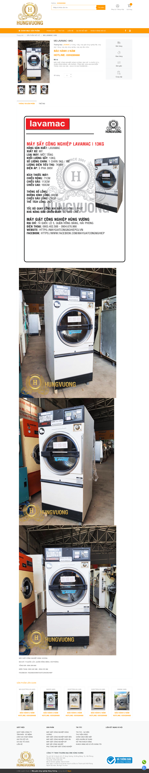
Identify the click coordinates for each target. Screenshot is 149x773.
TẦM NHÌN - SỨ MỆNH (24, 734)
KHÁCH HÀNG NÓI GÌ (98, 31)
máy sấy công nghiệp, (69, 47)
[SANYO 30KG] (50, 701)
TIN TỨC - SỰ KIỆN (82, 732)
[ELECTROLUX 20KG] (98, 701)
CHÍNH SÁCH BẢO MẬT (84, 737)
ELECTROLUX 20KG (98, 689)
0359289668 (61, 3)
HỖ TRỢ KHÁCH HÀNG (84, 742)
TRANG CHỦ (50, 31)
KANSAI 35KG (122, 689)
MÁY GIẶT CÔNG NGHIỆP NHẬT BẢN (59, 737)
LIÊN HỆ (70, 31)
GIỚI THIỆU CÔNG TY (24, 732)
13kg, (78, 45)
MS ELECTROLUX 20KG (27, 689)
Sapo (69, 771)
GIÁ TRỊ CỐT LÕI (22, 739)
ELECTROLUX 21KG (74, 689)
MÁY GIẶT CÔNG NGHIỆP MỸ (56, 742)
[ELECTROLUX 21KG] (74, 701)
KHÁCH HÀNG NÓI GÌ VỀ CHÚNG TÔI (89, 744)
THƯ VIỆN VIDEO (82, 734)
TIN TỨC (61, 31)
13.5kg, (73, 45)
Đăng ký (113, 9)
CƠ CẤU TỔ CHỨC (23, 742)
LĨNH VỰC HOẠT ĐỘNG (25, 737)
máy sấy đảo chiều (83, 47)
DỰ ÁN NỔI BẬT (82, 31)
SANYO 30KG (50, 689)
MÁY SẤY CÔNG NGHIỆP (54, 744)
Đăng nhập (120, 9)
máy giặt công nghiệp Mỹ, (89, 45)
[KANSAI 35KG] (122, 701)
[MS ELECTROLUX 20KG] (27, 701)
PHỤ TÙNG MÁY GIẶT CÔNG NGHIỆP (59, 746)
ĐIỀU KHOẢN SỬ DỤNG (84, 739)
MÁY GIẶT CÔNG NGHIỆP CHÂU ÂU (58, 739)
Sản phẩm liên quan (26, 683)
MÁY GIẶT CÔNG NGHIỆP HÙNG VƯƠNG (57, 733)
